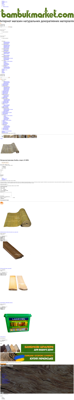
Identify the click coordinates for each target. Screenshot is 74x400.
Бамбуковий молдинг (5, 90)
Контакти (3, 4)
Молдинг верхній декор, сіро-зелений (5, 268)
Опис (3, 178)
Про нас (3, 70)
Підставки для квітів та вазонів (8, 58)
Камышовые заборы (7, 99)
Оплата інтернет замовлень (6, 380)
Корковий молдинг (6, 46)
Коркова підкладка (6, 47)
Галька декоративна (7, 68)
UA (2, 5)
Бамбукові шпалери (6, 81)
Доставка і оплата (4, 1)
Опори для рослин (6, 64)
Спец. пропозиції (4, 375)
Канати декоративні (7, 104)
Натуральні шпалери (7, 42)
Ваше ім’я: (1, 192)
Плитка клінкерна (6, 110)
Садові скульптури (6, 66)
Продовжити (2, 198)
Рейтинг (1, 197)
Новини (3, 2)
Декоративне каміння (7, 67)
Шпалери (3, 131)
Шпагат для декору (6, 55)
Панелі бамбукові (6, 59)
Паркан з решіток (6, 53)
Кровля (5, 116)
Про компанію (4, 373)
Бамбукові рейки (6, 50)
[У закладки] (1, 176)
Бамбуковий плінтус (7, 45)
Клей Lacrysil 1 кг (3, 336)
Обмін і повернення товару (6, 382)
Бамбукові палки (6, 49)
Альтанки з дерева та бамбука (8, 61)
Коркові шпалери (6, 43)
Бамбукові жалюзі (6, 57)
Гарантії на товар (4, 381)
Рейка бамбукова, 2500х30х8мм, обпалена (6, 302)
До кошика (1, 175)
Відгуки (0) (3, 179)
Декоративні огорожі (7, 52)
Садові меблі (5, 62)
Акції (3, 3)
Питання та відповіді (5, 379)
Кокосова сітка (6, 65)
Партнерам (3, 377)
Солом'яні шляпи (6, 63)
